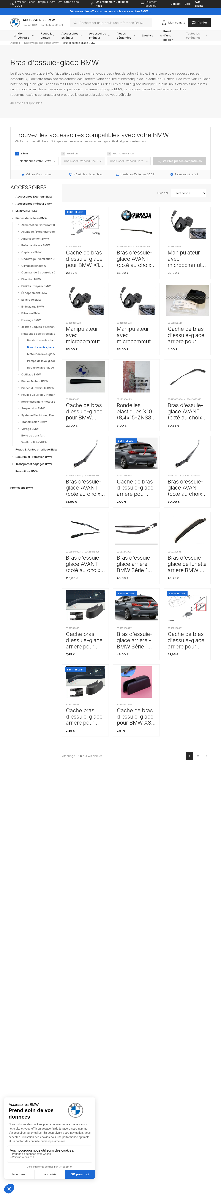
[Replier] (12, 218)
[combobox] (111, 22)
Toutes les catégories (193, 35)
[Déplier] (12, 196)
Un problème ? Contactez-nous (113, 3)
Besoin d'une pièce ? (168, 35)
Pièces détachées (124, 35)
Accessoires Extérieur (70, 35)
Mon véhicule (23, 35)
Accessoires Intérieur (97, 35)
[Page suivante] (207, 756)
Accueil (15, 42)
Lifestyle (147, 35)
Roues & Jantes (46, 35)
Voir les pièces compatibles (182, 161)
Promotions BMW (21, 487)
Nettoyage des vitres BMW (41, 42)
